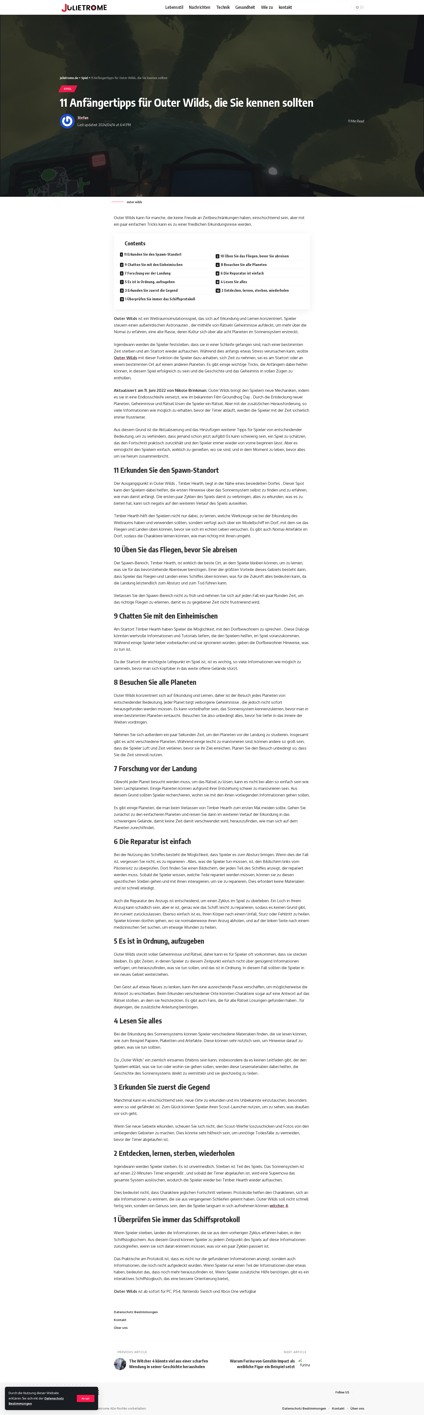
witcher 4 (279, 1205)
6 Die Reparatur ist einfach (242, 273)
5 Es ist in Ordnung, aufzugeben (150, 282)
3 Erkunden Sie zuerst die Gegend (151, 290)
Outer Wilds (125, 357)
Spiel (68, 89)
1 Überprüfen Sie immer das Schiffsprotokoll (160, 299)
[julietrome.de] (84, 7)
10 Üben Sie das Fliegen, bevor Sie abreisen (255, 256)
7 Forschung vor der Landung (148, 273)
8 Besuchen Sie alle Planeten (244, 265)
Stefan (83, 117)
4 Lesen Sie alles (234, 282)
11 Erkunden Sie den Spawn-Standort (153, 254)
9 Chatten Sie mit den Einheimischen (154, 265)
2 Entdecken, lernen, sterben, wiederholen (255, 290)
